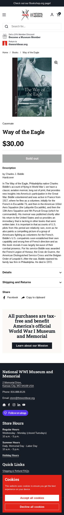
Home (5, 52)
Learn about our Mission (32, 345)
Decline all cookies (32, 506)
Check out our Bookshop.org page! (32, 3)
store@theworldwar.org (22, 398)
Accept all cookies (32, 498)
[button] (58, 15)
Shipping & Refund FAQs (15, 471)
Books (15, 52)
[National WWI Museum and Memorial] (32, 14)
